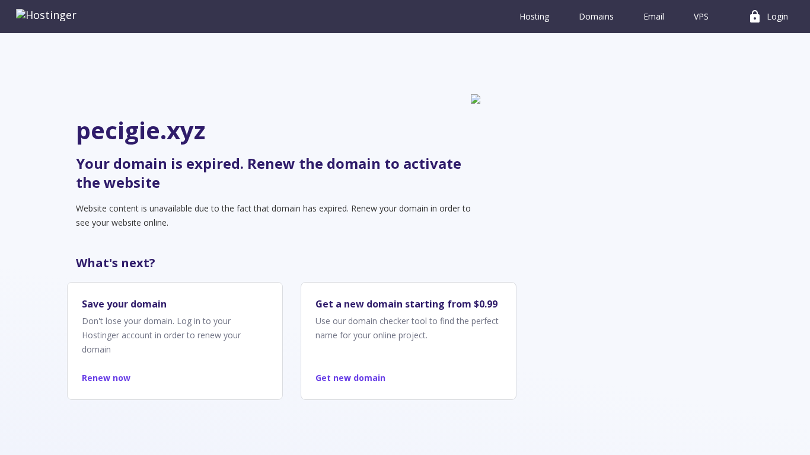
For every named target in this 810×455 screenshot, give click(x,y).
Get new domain (350, 377)
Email (653, 16)
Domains (596, 16)
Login (768, 16)
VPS (701, 16)
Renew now (106, 377)
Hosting (534, 16)
